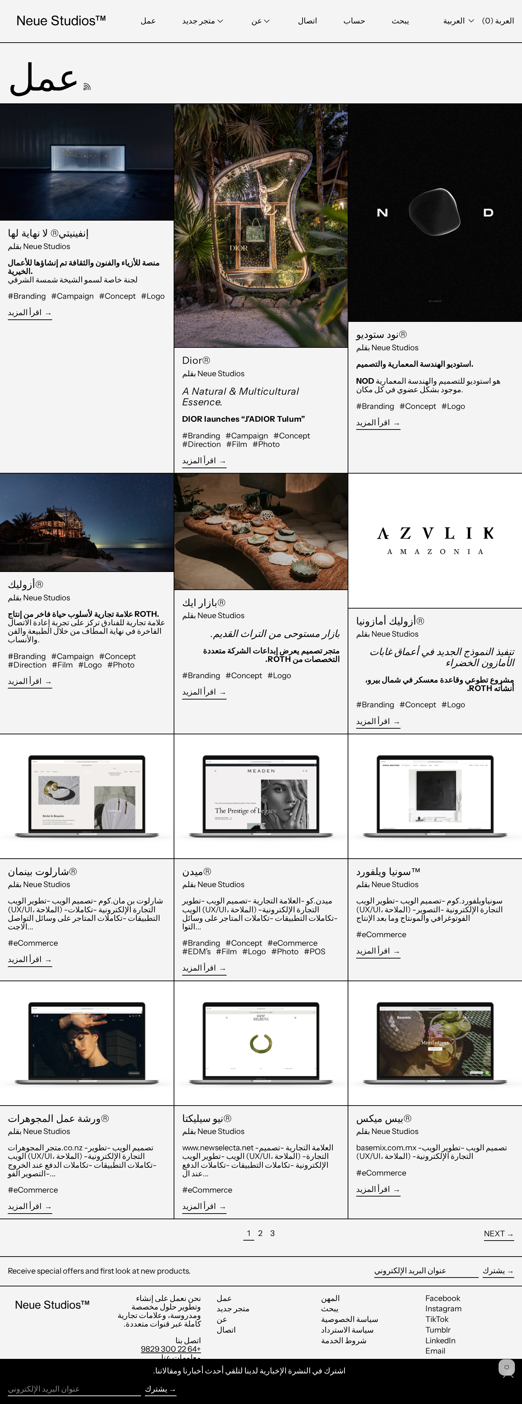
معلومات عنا (181, 1357)
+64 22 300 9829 (171, 1349)
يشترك (494, 1270)
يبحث (329, 1308)
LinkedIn (440, 1340)
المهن (330, 1298)
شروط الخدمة (343, 1340)
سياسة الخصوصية (349, 1319)
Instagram (443, 1309)
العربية (454, 21)
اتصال (226, 1330)
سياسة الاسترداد (347, 1330)
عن (222, 1319)
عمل (224, 1298)
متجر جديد (233, 1308)
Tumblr (438, 1330)
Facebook (443, 1298)
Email (435, 1351)
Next (494, 1233)
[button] (400, 21)
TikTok (437, 1319)
